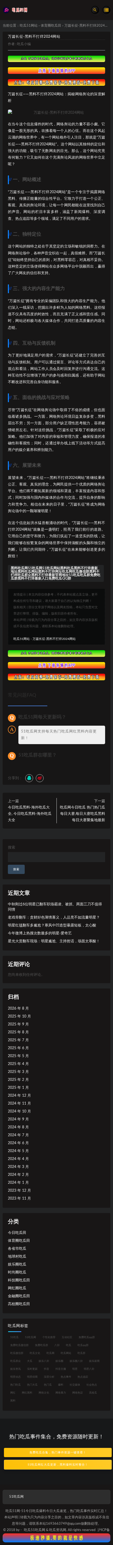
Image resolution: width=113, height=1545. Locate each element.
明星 (75, 1369)
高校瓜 (93, 1392)
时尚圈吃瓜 (17, 1272)
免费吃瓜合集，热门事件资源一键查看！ (57, 1452)
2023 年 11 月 (19, 1198)
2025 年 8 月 (18, 1032)
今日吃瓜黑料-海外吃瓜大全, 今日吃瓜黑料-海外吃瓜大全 (30, 814)
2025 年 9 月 (18, 1024)
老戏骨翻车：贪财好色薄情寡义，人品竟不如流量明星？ (54, 917)
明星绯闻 (32, 1377)
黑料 (13, 1400)
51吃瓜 (14, 1337)
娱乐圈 (59, 1361)
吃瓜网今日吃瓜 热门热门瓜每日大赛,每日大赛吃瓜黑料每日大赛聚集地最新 (82, 814)
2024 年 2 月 (18, 1175)
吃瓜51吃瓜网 (34, 1530)
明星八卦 (89, 1369)
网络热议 (77, 1392)
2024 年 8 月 (18, 1127)
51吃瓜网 (30, 1337)
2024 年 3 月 (18, 1167)
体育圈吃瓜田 (51, 25)
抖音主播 (60, 1369)
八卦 (57, 1345)
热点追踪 (83, 1377)
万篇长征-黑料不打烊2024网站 (34, 37)
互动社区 (67, 1337)
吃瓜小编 (24, 44)
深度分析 (49, 1377)
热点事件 (66, 1377)
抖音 (46, 1369)
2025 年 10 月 (19, 1016)
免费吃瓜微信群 (19, 1345)
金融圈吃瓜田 (19, 1296)
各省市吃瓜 (17, 1249)
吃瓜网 (50, 1353)
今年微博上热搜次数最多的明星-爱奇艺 (40, 933)
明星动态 (15, 1377)
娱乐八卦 (44, 1361)
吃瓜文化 (35, 1353)
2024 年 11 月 (19, 1103)
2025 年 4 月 (18, 1064)
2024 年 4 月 (18, 1159)
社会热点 (91, 1385)
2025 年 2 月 (18, 1080)
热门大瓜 (32, 1385)
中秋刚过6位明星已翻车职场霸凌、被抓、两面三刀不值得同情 (55, 906)
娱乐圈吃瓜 (17, 1264)
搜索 (11, 847)
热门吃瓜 (15, 1385)
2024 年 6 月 (18, 1143)
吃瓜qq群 (83, 1345)
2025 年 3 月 (18, 1072)
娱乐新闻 (94, 1361)
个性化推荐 (48, 1337)
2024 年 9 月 (18, 1119)
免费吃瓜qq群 (87, 1337)
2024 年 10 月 (19, 1111)
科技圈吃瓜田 (19, 1280)
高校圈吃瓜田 (19, 1304)
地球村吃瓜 (17, 1256)
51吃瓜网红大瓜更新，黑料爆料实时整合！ (58, 1464)
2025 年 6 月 (18, 1048)
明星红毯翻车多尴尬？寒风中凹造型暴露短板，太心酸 (52, 925)
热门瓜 (48, 1385)
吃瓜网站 (66, 1353)
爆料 (60, 1385)
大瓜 (29, 1361)
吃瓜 (68, 1345)
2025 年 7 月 (18, 1040)
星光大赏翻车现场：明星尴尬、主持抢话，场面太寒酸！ (54, 941)
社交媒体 (75, 1385)
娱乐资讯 (15, 1369)
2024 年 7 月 (18, 1135)
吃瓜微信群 (16, 1353)
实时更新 (32, 1369)
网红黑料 (27, 1392)
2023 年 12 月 (19, 1190)
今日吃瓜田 (17, 1233)
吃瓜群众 (15, 1361)
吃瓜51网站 (29, 25)
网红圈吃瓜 (17, 1288)
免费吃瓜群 (41, 1345)
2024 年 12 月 (19, 1095)
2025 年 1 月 (18, 1088)
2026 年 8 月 (18, 1008)
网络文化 (44, 1392)
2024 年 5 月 (18, 1151)
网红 (13, 1392)
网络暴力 (60, 1392)
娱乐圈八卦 (76, 1361)
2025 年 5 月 (18, 1056)
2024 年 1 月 (18, 1183)
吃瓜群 (81, 1353)
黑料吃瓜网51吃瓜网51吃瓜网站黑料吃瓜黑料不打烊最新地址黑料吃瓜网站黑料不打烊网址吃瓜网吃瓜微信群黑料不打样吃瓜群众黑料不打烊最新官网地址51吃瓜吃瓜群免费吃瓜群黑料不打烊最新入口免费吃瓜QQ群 (55, 573)
